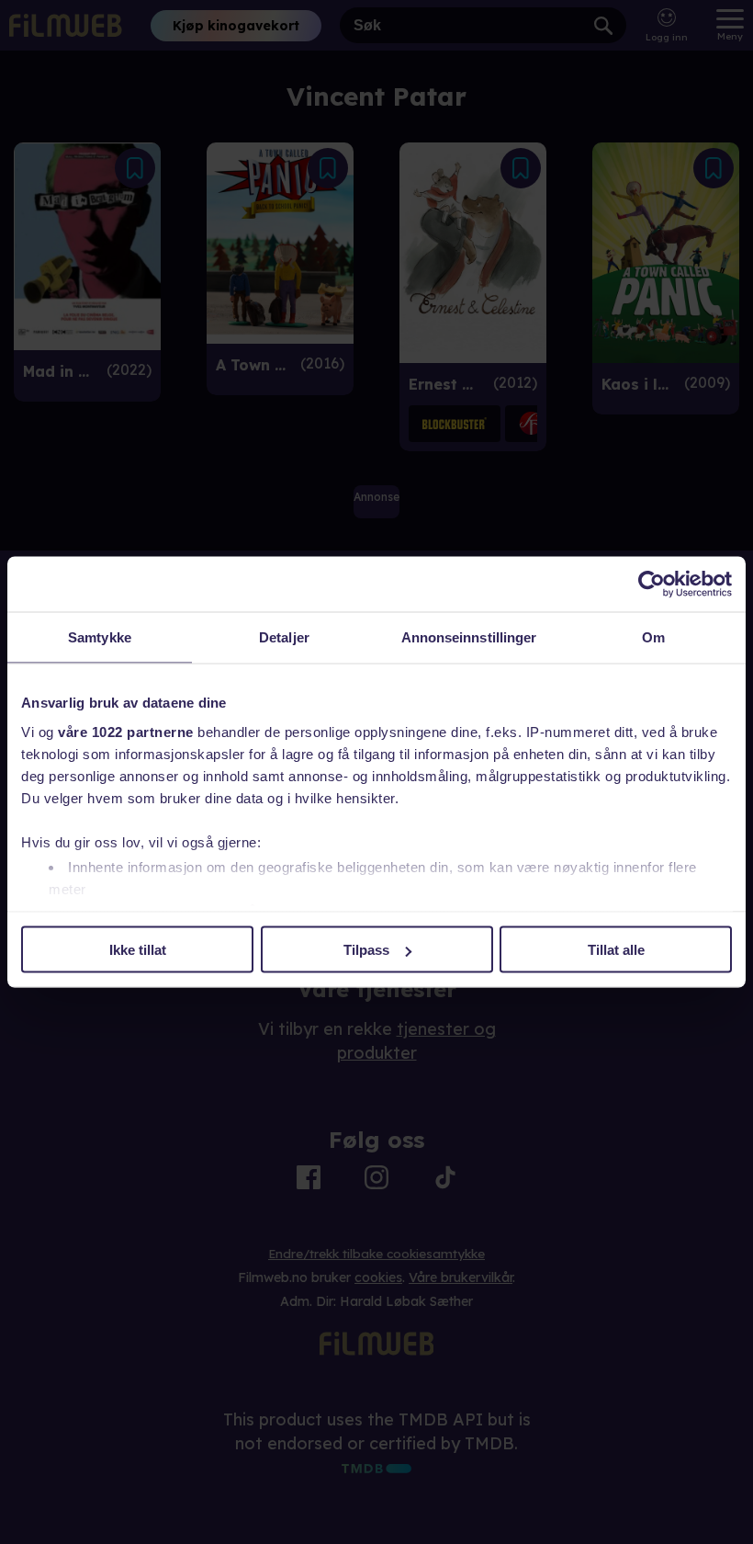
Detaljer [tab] (284, 637)
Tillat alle (616, 950)
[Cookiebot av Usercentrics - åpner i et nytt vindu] (651, 584)
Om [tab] (653, 637)
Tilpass (366, 950)
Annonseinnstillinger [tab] (469, 637)
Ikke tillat (137, 950)
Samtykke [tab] (99, 637)
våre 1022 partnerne (126, 731)
